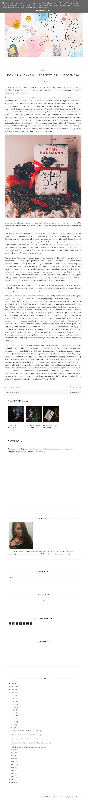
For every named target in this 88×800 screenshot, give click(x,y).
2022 (12, 750)
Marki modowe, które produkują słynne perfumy (29, 747)
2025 (12, 686)
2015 (12, 771)
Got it (50, 10)
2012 (12, 779)
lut (14, 725)
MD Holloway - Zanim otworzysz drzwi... (33, 426)
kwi (14, 719)
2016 (12, 768)
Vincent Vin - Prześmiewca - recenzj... (13, 427)
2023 (12, 692)
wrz (14, 704)
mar (14, 722)
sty (14, 728)
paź (14, 701)
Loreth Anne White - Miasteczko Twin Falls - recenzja (32, 743)
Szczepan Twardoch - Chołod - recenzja (26, 735)
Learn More (41, 10)
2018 (12, 762)
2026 (12, 683)
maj (14, 716)
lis (13, 698)
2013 (12, 777)
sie (14, 707)
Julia (41, 81)
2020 (12, 756)
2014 (12, 774)
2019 (12, 759)
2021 (12, 753)
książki (43, 70)
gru (14, 695)
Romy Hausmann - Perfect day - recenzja (27, 731)
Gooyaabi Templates (76, 797)
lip (14, 710)
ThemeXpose (54, 797)
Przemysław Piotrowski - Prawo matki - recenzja (30, 739)
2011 (12, 782)
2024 (12, 689)
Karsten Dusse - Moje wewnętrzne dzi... (50, 426)
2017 (12, 765)
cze (14, 713)
